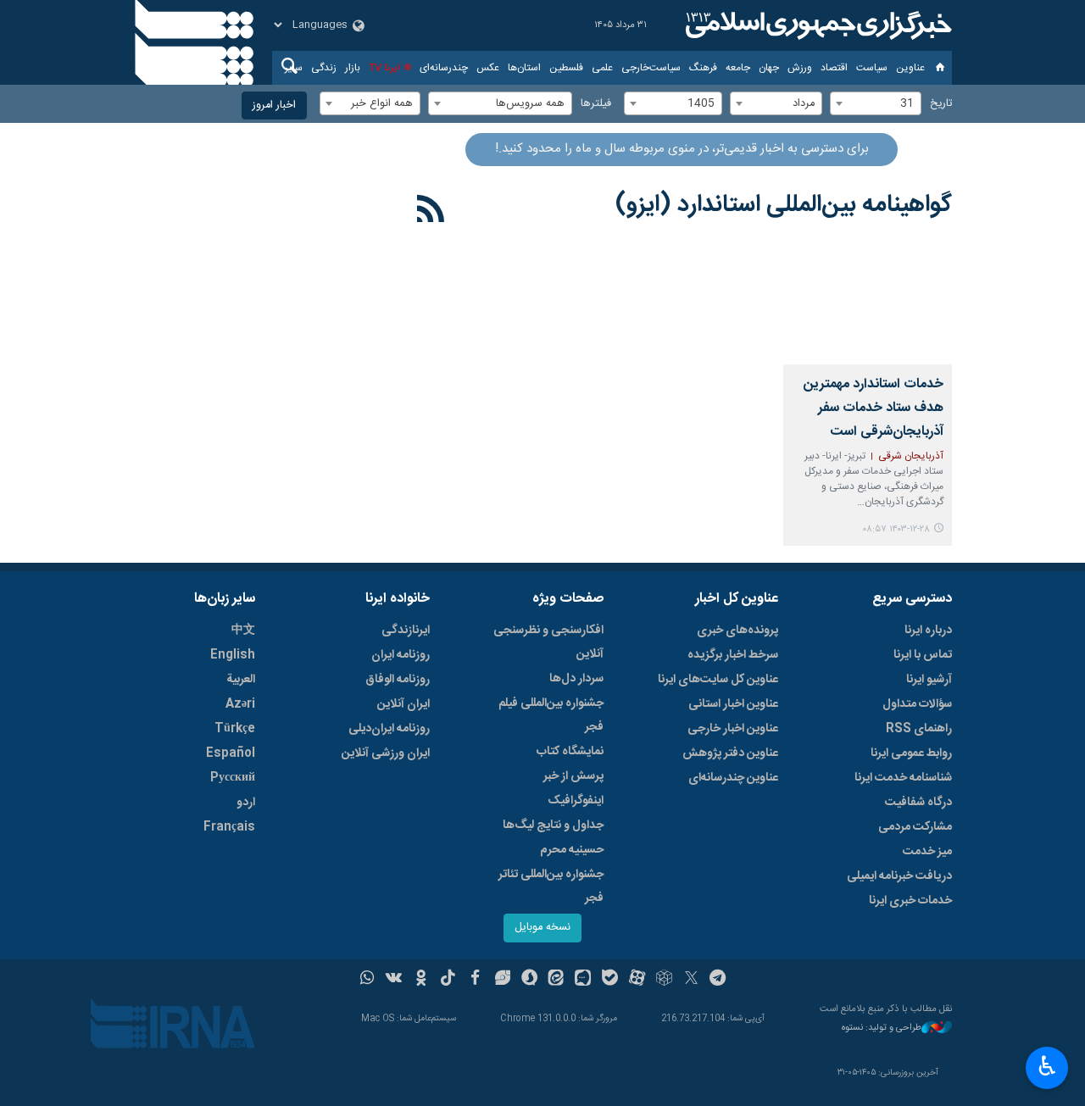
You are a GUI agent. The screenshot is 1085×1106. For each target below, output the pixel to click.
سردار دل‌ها (576, 679)
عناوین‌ (910, 67)
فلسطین (566, 67)
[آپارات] (637, 979)
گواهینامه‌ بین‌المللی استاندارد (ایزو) (783, 205)
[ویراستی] (502, 979)
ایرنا (816, 25)
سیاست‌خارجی (651, 67)
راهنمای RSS (919, 729)
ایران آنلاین (403, 704)
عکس (487, 67)
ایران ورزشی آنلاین (386, 753)
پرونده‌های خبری (737, 630)
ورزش (799, 67)
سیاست (871, 67)
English (232, 655)
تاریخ (941, 104)
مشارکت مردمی (915, 827)
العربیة (240, 680)
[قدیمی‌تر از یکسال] (867, 309)
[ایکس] (691, 979)
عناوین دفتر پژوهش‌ (730, 753)
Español (230, 753)
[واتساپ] (367, 979)
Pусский (232, 778)
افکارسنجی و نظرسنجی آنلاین (548, 642)
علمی (602, 67)
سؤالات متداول (917, 704)
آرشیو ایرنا (929, 680)
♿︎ (1047, 1066)
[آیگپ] (582, 979)
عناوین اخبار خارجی (732, 729)
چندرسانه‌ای (444, 67)
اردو (245, 802)
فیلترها (596, 104)
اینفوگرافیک (576, 801)
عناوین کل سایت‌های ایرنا (718, 680)
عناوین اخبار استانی (733, 704)
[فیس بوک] (475, 979)
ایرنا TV (384, 67)
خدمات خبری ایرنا (910, 901)
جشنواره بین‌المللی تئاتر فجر (551, 886)
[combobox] (875, 103)
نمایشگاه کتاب (570, 752)
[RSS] (431, 212)
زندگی (324, 67)
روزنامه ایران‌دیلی (389, 729)
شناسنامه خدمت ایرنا (903, 778)
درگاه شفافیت (918, 802)
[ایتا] (556, 979)
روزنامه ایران (400, 655)
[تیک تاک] (448, 979)
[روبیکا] (664, 979)
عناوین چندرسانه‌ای (733, 778)
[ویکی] (393, 979)
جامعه (738, 67)
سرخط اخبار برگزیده (732, 655)
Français (229, 827)
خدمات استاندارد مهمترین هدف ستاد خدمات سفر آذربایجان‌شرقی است (873, 408)
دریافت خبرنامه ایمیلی (899, 876)
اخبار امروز (274, 105)
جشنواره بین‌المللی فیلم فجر (551, 715)
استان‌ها (524, 67)
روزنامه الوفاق (397, 680)
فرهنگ (703, 67)
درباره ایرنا (928, 630)
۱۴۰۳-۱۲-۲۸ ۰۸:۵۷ (896, 529)
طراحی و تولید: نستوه (881, 1028)
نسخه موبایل (542, 927)
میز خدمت (927, 852)
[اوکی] (420, 979)
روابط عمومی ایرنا (911, 753)
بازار (352, 67)
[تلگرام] (718, 979)
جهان (769, 67)
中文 (243, 630)
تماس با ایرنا (922, 655)
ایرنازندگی (405, 630)
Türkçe (234, 729)
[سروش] (529, 979)
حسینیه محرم (572, 850)
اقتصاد (834, 67)
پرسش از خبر (573, 776)
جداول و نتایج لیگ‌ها (553, 825)
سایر (294, 67)
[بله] (609, 979)
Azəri (240, 704)
